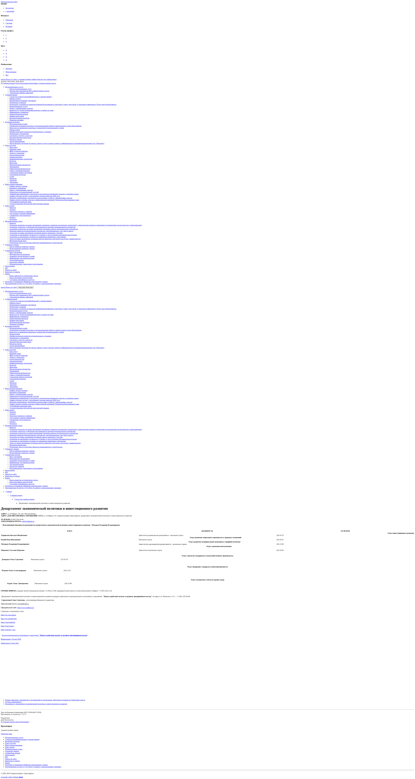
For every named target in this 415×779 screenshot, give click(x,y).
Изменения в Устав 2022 (10, 643)
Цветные (9, 69)
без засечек (10, 8)
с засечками (10, 11)
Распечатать (7, 720)
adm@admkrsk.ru (28, 521)
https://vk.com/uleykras (9, 619)
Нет (7, 75)
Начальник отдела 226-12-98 (36, 583)
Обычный (9, 20)
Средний (9, 23)
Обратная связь (6, 734)
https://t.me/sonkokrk (8, 622)
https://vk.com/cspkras (8, 615)
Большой (9, 26)
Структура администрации (24, 499)
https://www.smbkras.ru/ (25, 608)
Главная (9, 491)
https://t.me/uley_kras (8, 630)
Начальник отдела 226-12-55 (36, 570)
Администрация (16, 495)
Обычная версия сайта (9, 2)
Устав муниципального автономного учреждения (45, 635)
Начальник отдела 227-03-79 (34, 559)
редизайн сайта (12, 777)
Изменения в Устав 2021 (11, 639)
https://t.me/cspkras (7, 626)
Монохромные (11, 72)
